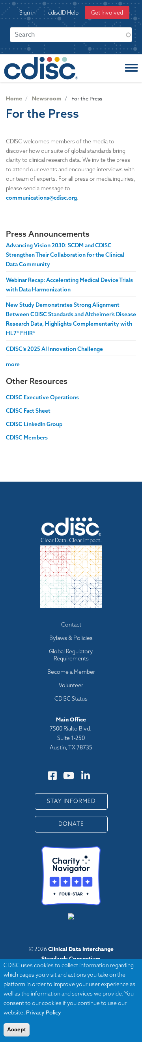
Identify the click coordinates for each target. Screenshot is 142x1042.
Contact (71, 624)
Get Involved (107, 12)
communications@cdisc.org (41, 197)
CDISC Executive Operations (42, 397)
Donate (71, 823)
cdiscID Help (63, 12)
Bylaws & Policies (71, 638)
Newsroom (47, 99)
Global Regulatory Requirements (71, 655)
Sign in (27, 12)
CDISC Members (27, 437)
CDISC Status (71, 698)
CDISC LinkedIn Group (34, 424)
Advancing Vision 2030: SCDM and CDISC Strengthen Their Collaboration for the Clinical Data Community (65, 255)
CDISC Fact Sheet (28, 410)
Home (14, 99)
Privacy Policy (43, 1012)
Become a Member (71, 671)
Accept (16, 1029)
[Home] (41, 68)
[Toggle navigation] (131, 68)
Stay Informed (71, 801)
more (13, 364)
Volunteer (71, 685)
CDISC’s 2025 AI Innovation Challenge (54, 348)
